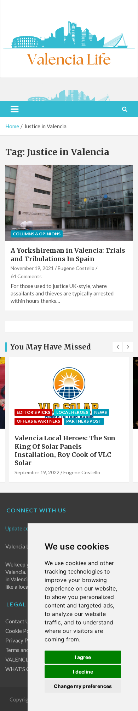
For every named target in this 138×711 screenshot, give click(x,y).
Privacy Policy (22, 640)
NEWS (100, 412)
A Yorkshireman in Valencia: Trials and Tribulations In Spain (68, 254)
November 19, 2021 (32, 268)
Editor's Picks (33, 412)
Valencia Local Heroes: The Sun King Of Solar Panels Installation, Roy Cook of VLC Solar (65, 450)
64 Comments (26, 276)
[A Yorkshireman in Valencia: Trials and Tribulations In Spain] (69, 203)
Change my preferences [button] (83, 686)
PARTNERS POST (84, 421)
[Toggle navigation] (14, 109)
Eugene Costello (76, 268)
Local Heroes (72, 412)
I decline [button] (83, 672)
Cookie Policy (21, 631)
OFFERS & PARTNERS (38, 421)
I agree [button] (83, 657)
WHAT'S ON (19, 669)
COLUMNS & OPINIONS (37, 233)
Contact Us (18, 621)
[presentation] (117, 347)
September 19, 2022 (37, 472)
